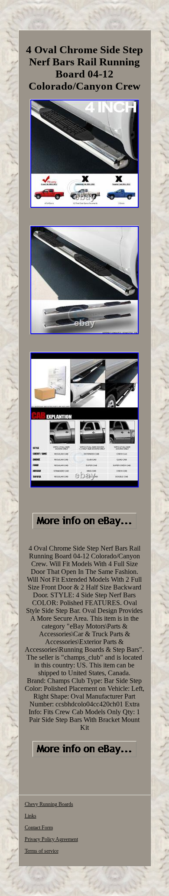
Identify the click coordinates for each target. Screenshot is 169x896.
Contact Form (39, 828)
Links (30, 816)
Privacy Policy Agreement (51, 839)
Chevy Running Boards (49, 804)
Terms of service (41, 851)
